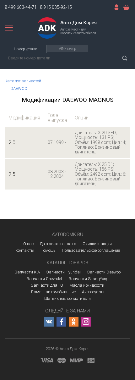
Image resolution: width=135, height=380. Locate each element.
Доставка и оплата (58, 243)
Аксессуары (93, 291)
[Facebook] (61, 322)
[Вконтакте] (49, 322)
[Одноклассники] (73, 322)
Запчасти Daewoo (104, 272)
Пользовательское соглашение (91, 250)
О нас (28, 243)
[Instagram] (86, 322)
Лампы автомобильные (53, 291)
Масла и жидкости (86, 285)
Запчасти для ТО (47, 285)
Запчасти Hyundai (63, 272)
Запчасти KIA (27, 272)
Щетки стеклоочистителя (67, 298)
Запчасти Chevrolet (44, 278)
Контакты (24, 250)
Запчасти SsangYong (88, 278)
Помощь (48, 250)
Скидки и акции (97, 243)
